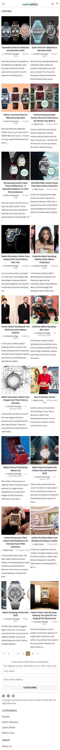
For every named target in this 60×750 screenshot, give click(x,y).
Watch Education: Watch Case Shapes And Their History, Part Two (15, 259)
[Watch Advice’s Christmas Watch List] (15, 450)
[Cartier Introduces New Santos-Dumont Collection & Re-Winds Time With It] (44, 98)
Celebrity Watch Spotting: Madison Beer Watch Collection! (44, 259)
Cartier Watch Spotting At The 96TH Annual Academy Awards (15, 329)
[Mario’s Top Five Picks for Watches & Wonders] (15, 98)
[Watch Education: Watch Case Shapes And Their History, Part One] (15, 380)
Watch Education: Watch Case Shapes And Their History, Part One (15, 400)
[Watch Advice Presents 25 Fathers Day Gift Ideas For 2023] (44, 450)
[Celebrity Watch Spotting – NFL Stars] (44, 309)
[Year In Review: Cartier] (44, 380)
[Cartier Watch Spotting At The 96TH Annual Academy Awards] (15, 309)
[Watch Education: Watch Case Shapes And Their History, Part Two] (15, 239)
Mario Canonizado (12, 121)
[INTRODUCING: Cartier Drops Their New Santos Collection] (44, 166)
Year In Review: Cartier (44, 397)
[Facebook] (3, 696)
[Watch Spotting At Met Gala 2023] (15, 595)
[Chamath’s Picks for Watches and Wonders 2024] (15, 30)
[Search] (57, 4)
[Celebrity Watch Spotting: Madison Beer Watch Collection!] (44, 239)
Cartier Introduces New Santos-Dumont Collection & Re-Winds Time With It (44, 117)
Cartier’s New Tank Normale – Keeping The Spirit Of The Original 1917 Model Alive (44, 615)
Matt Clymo (38, 124)
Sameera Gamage (41, 54)
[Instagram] (8, 696)
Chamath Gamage (12, 54)
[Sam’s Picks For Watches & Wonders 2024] (44, 30)
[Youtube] (13, 696)
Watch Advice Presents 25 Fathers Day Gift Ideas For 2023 (44, 470)
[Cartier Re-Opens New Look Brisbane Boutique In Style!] (44, 521)
